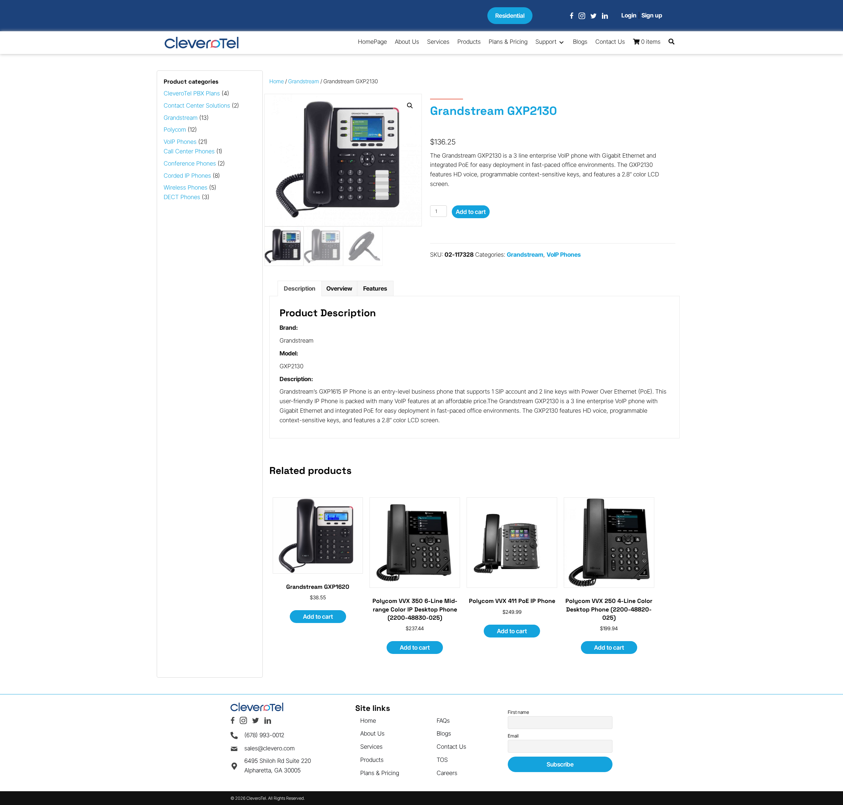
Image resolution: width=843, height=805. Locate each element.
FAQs (443, 720)
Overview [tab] (339, 288)
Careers (447, 772)
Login (629, 15)
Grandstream (181, 117)
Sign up (651, 15)
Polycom (175, 129)
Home (276, 81)
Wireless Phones (185, 187)
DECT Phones (182, 197)
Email (513, 736)
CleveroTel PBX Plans (192, 93)
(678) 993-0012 (264, 735)
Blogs (444, 733)
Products (372, 759)
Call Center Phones (189, 151)
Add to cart (471, 211)
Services (371, 746)
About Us (372, 733)
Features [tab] (375, 288)
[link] (372, 42)
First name (518, 712)
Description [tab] (299, 288)
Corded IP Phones (187, 175)
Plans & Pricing (379, 772)
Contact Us (451, 746)
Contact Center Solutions (197, 105)
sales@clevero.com (269, 748)
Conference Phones (190, 163)
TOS (442, 759)
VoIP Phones (180, 141)
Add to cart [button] (318, 616)
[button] (561, 43)
